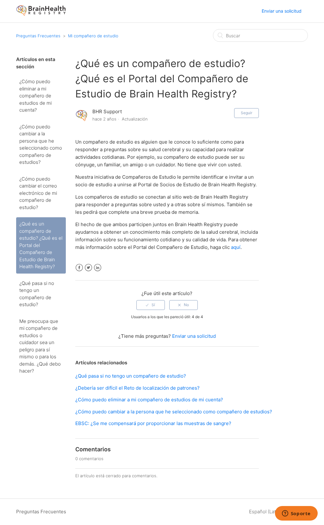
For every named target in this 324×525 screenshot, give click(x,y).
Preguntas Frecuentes (38, 35)
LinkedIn (98, 268)
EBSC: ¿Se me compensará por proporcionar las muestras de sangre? (153, 423)
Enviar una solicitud (282, 11)
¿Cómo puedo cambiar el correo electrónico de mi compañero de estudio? (38, 193)
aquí (235, 247)
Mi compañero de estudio (93, 35)
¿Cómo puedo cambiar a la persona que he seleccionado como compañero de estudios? (40, 144)
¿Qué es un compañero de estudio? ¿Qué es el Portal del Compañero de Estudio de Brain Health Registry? (40, 245)
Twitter (88, 268)
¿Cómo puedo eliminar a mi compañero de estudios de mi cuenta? (35, 95)
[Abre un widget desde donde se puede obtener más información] (296, 514)
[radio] (150, 305)
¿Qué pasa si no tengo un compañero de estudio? (36, 294)
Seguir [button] (246, 112)
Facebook (79, 268)
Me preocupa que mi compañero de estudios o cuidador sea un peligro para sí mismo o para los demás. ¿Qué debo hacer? (40, 346)
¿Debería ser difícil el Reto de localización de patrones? (137, 388)
